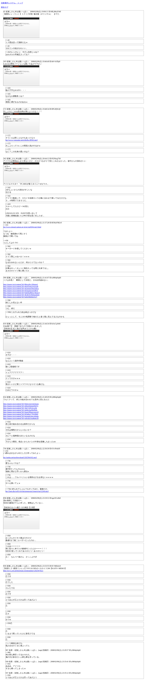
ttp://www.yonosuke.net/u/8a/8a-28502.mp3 (22, 140)
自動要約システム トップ (12, 3)
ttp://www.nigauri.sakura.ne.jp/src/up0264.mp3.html (22, 227)
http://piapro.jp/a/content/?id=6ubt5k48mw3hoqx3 (21, 293)
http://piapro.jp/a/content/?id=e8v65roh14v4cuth (20, 286)
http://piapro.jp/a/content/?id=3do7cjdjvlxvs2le (20, 408)
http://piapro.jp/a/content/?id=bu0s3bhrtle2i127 (20, 297)
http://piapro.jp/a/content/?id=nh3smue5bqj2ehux (21, 289)
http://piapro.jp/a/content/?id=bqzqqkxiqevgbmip (21, 416)
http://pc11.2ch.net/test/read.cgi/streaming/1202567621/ (23, 571)
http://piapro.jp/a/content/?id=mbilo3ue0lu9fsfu (20, 410)
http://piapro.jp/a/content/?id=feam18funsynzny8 (20, 412)
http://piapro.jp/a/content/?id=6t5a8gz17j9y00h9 (20, 414)
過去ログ (4, 7)
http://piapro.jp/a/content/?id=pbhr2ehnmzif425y (20, 406)
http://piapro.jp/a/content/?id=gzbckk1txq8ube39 (20, 418)
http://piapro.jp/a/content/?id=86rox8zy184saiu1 (20, 284)
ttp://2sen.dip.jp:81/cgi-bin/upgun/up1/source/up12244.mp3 (27, 491)
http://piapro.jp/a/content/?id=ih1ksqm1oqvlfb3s (20, 291)
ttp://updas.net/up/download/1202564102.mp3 (20, 457)
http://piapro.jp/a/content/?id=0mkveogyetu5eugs (21, 404)
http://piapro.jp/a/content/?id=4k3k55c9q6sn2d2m (21, 295)
